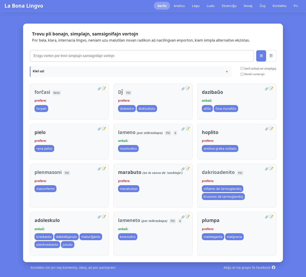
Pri (296, 6)
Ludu (211, 6)
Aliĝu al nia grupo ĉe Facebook (247, 267)
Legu (196, 6)
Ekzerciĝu (229, 6)
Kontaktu (280, 6)
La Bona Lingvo (23, 5)
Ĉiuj (262, 6)
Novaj (248, 6)
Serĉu (161, 6)
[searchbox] (142, 56)
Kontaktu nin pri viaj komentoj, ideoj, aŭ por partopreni (73, 267)
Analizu (179, 6)
